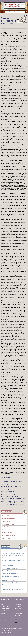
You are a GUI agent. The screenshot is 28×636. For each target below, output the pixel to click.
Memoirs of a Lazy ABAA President (8, 491)
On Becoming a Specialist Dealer (8, 503)
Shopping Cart (18, 613)
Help (17, 0)
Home (8, 0)
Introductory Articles (8, 518)
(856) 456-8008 (7, 606)
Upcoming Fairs (18, 608)
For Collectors (6, 521)
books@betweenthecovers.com (8, 610)
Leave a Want (18, 606)
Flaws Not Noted (4, 493)
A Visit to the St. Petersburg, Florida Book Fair (11, 486)
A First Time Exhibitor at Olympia (8, 488)
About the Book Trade (8, 535)
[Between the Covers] (14, 6)
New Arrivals (18, 602)
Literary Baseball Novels (6, 489)
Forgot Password (19, 619)
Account (21, 0)
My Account (17, 615)
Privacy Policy (4, 619)
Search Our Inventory (20, 599)
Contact (13, 0)
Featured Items (18, 604)
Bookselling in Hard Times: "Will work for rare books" (12, 501)
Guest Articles (6, 530)
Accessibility (4, 620)
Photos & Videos (7, 532)
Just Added (5, 515)
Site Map (3, 630)
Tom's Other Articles (8, 524)
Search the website (6, 632)
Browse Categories (19, 601)
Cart (25, 0)
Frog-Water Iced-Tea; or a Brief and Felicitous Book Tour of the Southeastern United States (13, 482)
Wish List (4, 0)
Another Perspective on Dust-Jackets (9, 496)
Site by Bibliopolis (10, 630)
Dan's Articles (6, 527)
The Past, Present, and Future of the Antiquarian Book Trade (13, 499)
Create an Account (19, 617)
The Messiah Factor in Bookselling (8, 494)
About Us (3, 613)
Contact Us (3, 615)
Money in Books (4, 484)
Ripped (2, 480)
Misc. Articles (6, 538)
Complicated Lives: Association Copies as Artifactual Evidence (12, 505)
